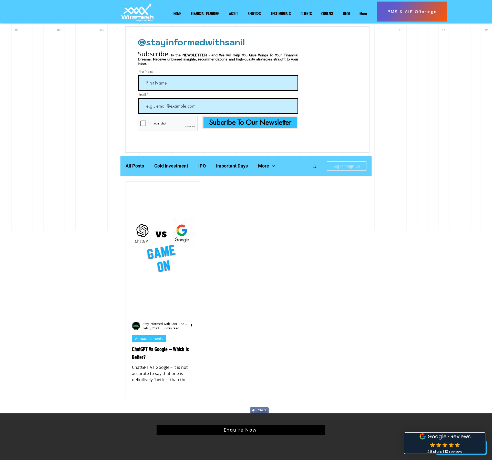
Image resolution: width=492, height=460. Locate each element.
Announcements (149, 338)
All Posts (135, 166)
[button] (314, 166)
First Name (145, 71)
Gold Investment (171, 166)
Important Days (232, 166)
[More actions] (193, 326)
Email (142, 94)
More (263, 166)
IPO (202, 166)
